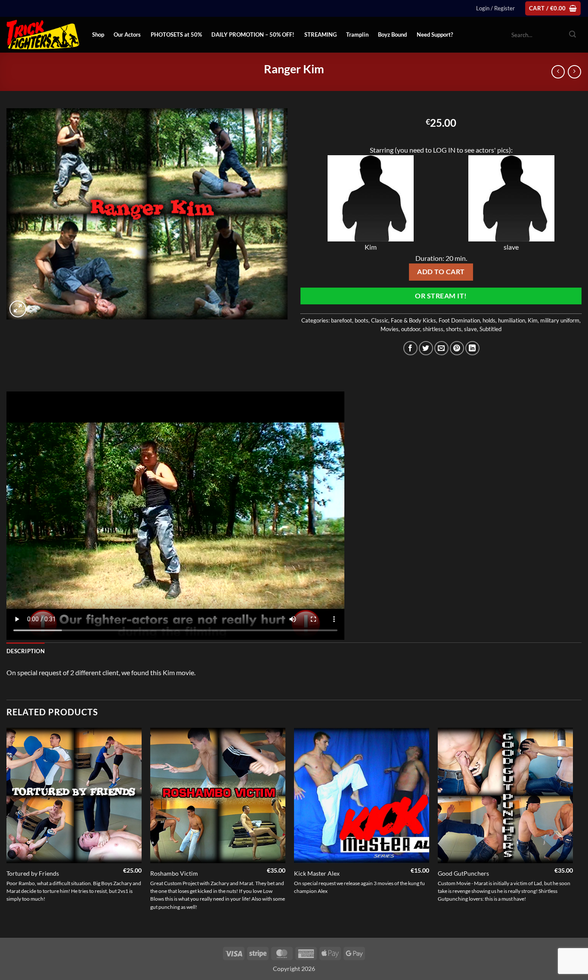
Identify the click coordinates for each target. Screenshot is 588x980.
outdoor (410, 329)
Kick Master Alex (317, 873)
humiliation (511, 320)
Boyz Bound (392, 34)
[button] (495, 8)
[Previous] (6, 832)
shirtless (433, 329)
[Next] (572, 832)
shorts (453, 329)
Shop (98, 34)
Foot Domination (459, 320)
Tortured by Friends (32, 873)
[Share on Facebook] (410, 348)
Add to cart (440, 272)
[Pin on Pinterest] (457, 348)
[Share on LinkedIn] (472, 348)
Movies (390, 329)
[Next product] (558, 71)
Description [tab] (25, 651)
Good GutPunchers (463, 873)
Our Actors (127, 34)
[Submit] (572, 35)
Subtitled (490, 329)
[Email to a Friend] (441, 348)
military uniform (559, 320)
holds (489, 320)
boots (361, 320)
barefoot (341, 320)
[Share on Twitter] (426, 348)
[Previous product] (574, 71)
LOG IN (444, 150)
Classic (379, 320)
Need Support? (435, 34)
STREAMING (320, 34)
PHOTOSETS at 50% (176, 34)
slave (470, 329)
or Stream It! (441, 296)
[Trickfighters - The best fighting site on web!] (42, 35)
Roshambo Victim (174, 873)
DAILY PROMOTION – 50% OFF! (252, 34)
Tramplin (357, 34)
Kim (533, 320)
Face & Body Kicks (413, 320)
